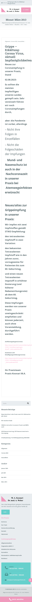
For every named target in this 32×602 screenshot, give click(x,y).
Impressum (4, 534)
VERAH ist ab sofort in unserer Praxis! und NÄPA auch (15, 426)
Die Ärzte (4, 522)
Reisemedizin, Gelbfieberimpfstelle (11, 555)
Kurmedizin (4, 552)
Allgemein (7, 41)
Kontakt (3, 531)
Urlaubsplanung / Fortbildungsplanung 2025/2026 (15, 437)
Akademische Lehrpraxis (8, 549)
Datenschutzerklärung (8, 528)
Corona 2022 (14, 41)
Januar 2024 (4, 468)
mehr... (5, 512)
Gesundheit (21, 41)
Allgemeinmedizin (6, 543)
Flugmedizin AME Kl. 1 (7, 546)
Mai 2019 (3, 477)
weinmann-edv (10, 589)
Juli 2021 (3, 473)
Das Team (4, 525)
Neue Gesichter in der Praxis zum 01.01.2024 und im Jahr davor (15, 415)
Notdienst (4, 558)
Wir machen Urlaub (6, 420)
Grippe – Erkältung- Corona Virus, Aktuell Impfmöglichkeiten (18, 53)
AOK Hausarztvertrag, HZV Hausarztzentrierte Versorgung (15, 432)
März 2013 (4, 482)
